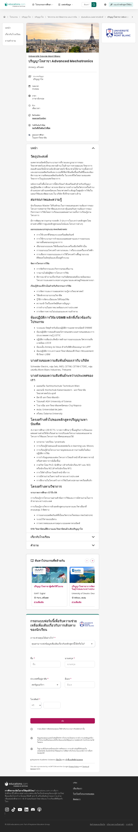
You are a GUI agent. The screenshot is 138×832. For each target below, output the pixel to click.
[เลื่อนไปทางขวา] (132, 17)
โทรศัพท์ (35, 699)
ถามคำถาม (10, 40)
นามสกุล (70, 658)
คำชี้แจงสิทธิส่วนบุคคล (74, 759)
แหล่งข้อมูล (66, 4)
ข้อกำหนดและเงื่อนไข (97, 824)
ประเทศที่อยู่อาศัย (39, 678)
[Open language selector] (105, 4)
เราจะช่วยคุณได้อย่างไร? (43, 637)
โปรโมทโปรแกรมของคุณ (83, 794)
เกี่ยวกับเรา (77, 788)
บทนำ (8, 27)
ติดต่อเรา (77, 799)
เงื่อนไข (59, 759)
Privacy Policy (74, 766)
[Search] (94, 4)
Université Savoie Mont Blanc (44, 56)
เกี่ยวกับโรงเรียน (12, 34)
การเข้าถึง (129, 824)
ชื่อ (32, 658)
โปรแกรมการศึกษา (43, 4)
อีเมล (68, 678)
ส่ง (62, 720)
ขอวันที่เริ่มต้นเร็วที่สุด (41, 128)
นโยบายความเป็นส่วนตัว (115, 824)
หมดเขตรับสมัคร (39, 118)
